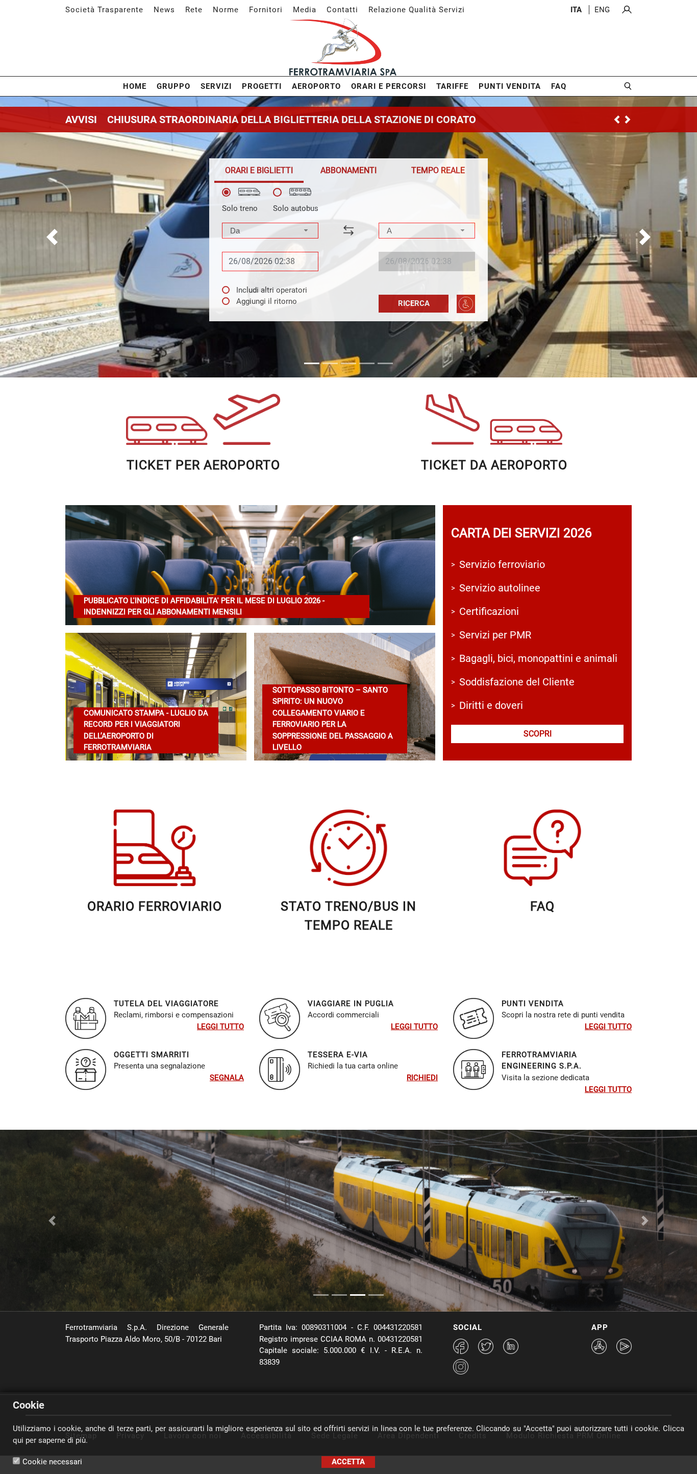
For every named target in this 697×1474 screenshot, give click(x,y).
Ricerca (414, 303)
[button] (52, 237)
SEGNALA (227, 1077)
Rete (194, 9)
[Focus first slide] (321, 1276)
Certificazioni (489, 611)
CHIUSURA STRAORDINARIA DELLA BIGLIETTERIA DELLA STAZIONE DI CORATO (291, 119)
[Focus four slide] (376, 1276)
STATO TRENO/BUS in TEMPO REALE (348, 916)
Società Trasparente (104, 9)
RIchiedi (422, 1077)
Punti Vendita (510, 86)
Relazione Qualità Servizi (416, 9)
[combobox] (270, 231)
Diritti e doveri (491, 705)
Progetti (262, 86)
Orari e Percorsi (388, 86)
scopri (538, 734)
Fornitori (266, 9)
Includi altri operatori (271, 290)
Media (304, 9)
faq (542, 906)
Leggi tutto (220, 1026)
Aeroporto (316, 86)
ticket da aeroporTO (494, 465)
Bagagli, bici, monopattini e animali (538, 658)
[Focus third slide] (357, 1276)
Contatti (342, 9)
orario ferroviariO (154, 906)
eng (602, 9)
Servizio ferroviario (502, 564)
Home (134, 86)
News (164, 9)
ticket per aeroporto (203, 465)
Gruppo (173, 86)
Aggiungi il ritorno (266, 301)
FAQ (558, 86)
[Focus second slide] (339, 1276)
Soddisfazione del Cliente (517, 682)
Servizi (216, 86)
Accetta (348, 1461)
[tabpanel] (348, 250)
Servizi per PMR (495, 635)
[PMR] (466, 304)
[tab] (259, 170)
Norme (226, 9)
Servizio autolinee (499, 588)
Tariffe (452, 86)
